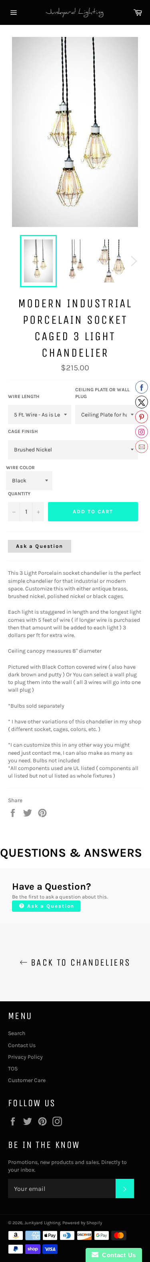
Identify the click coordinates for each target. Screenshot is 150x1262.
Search (16, 1033)
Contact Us (22, 1045)
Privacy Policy (25, 1057)
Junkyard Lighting (42, 1222)
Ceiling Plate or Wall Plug (102, 393)
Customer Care (27, 1080)
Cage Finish (23, 431)
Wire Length (23, 396)
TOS (13, 1068)
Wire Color (20, 467)
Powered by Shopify (82, 1222)
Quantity (19, 493)
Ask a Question (39, 546)
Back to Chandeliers (79, 962)
